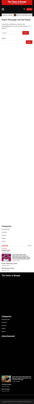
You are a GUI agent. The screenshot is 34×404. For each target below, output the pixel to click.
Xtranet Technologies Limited (9, 263)
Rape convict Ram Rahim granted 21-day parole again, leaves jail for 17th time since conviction (22, 378)
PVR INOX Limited (6, 384)
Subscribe (29, 9)
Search (4, 38)
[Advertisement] (17, 63)
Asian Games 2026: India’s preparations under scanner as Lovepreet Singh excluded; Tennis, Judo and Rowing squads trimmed (21, 256)
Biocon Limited (6, 389)
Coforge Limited (6, 250)
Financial (4, 232)
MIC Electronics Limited (8, 268)
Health (3, 238)
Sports (4, 241)
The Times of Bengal (17, 401)
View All (29, 245)
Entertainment (6, 229)
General (4, 235)
